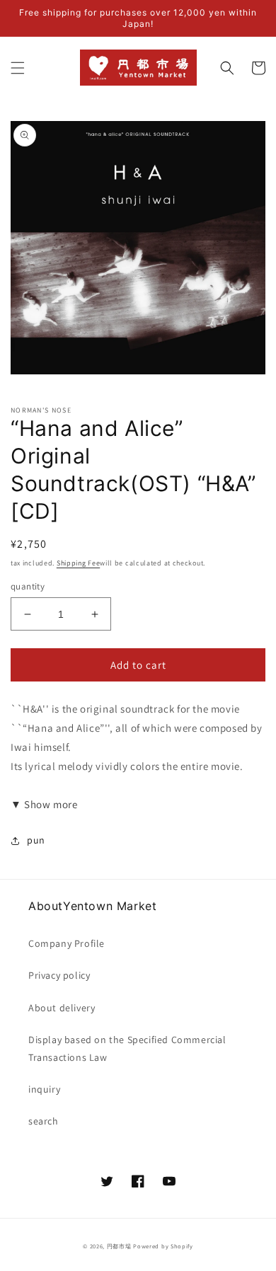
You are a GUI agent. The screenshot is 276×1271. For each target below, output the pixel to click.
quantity (28, 586)
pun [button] (36, 840)
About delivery (61, 1007)
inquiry (44, 1089)
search (43, 1121)
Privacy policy (59, 975)
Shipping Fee (78, 563)
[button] (17, 68)
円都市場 (119, 1246)
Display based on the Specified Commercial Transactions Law (127, 1048)
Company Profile (66, 943)
